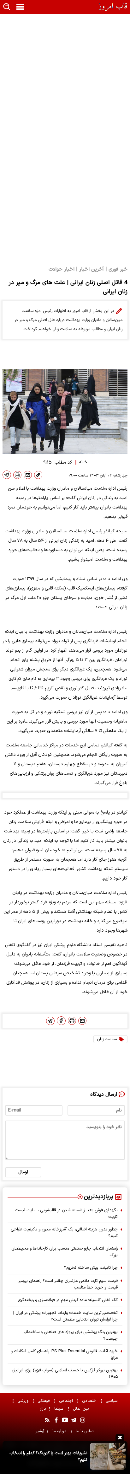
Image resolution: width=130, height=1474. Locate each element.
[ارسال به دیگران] (28, 475)
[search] (7, 7)
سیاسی (112, 1401)
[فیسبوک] (61, 1020)
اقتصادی (90, 1401)
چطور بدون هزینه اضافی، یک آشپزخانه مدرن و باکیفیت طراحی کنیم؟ (64, 1232)
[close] (119, 1437)
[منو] (20, 7)
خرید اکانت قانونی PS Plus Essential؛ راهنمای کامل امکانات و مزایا (64, 1354)
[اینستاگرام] (83, 1420)
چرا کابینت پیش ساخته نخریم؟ (91, 1267)
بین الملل (81, 1409)
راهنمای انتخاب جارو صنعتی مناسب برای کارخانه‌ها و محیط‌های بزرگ (64, 1251)
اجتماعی (66, 1401)
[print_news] (17, 475)
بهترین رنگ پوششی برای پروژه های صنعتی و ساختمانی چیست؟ (70, 1335)
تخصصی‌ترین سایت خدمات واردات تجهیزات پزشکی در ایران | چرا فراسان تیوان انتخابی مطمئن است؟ (65, 1316)
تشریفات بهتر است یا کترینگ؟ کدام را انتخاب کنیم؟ (48, 1456)
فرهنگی (44, 1401)
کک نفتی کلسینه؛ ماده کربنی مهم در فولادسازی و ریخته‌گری (68, 1300)
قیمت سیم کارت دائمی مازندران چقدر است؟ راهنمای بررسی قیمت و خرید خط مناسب (67, 1284)
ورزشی (24, 1401)
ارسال (23, 1172)
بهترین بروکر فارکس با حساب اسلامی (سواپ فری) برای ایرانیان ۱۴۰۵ (65, 1373)
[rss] (47, 1420)
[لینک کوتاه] (38, 475)
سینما (59, 1409)
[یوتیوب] (65, 1420)
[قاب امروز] (112, 7)
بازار (43, 1409)
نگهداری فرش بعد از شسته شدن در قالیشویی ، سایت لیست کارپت (66, 1213)
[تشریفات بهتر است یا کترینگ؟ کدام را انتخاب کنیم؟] (108, 1456)
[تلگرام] (7, 475)
